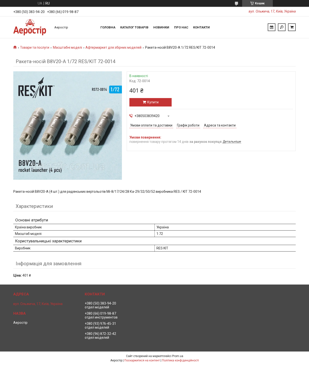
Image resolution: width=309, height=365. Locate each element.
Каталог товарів (134, 27)
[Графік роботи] (271, 27)
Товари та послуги (34, 47)
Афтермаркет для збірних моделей (113, 47)
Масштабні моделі (67, 47)
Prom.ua (177, 356)
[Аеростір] (31, 27)
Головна (107, 27)
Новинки (161, 27)
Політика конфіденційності (180, 360)
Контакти (201, 27)
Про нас (181, 27)
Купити (153, 102)
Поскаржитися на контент (142, 360)
